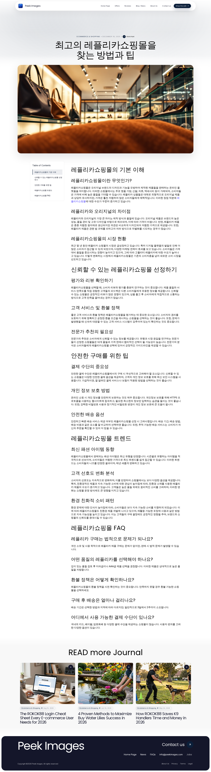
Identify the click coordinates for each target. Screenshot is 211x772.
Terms (183, 763)
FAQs (153, 754)
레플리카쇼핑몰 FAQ (42, 195)
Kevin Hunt (130, 36)
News (143, 754)
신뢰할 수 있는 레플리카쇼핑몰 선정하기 (48, 178)
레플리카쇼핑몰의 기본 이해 (45, 172)
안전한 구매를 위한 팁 (43, 185)
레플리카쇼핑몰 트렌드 (43, 190)
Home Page (130, 754)
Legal (190, 763)
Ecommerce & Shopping (88, 36)
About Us (165, 763)
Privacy (175, 763)
